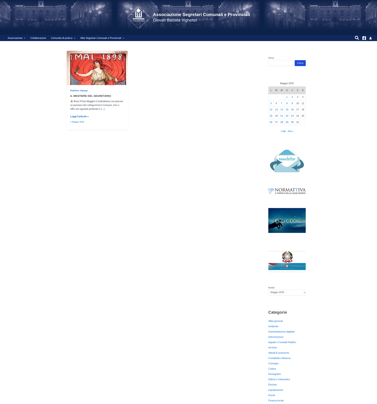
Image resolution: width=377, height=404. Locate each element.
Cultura (272, 369)
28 (281, 122)
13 (276, 109)
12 (271, 109)
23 (292, 116)
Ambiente (273, 326)
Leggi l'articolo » (79, 116)
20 (276, 116)
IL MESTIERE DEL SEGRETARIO (90, 95)
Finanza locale (276, 400)
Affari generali (275, 321)
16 (292, 109)
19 (271, 116)
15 (287, 109)
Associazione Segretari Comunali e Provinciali (201, 14)
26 (271, 122)
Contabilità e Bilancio (279, 358)
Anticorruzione (275, 337)
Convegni (273, 363)
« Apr (283, 131)
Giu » (290, 131)
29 (287, 122)
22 (287, 116)
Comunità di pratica (61, 38)
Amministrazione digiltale (281, 331)
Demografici (274, 374)
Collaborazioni (38, 38)
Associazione (15, 38)
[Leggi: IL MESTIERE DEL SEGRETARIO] (97, 67)
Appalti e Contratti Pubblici (282, 342)
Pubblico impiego (79, 90)
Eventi (271, 395)
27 (276, 122)
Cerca (271, 58)
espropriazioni (275, 390)
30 (292, 122)
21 (281, 116)
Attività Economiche (278, 353)
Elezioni (272, 384)
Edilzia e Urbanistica (279, 379)
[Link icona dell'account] (370, 38)
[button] (23, 38)
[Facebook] (364, 38)
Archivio (272, 347)
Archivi (271, 287)
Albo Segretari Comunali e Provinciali (100, 38)
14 (281, 109)
